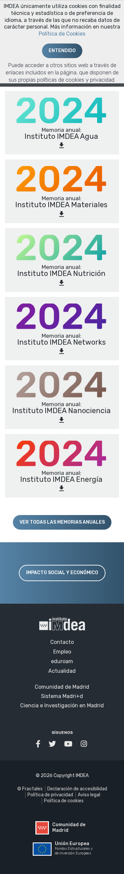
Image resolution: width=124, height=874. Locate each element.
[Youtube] (69, 744)
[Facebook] (39, 744)
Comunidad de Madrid (62, 687)
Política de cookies (64, 801)
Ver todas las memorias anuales (62, 522)
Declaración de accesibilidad (77, 789)
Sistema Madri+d (62, 696)
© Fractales (30, 789)
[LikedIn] (84, 744)
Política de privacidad (50, 795)
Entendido (62, 50)
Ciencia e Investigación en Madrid (62, 705)
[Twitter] (53, 744)
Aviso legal (89, 795)
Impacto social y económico (62, 572)
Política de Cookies (62, 34)
